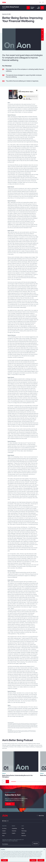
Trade (22, 828)
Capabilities (14, 828)
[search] (40, 2)
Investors (4, 833)
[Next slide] (7, 781)
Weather (23, 833)
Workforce (23, 835)
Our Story (4, 828)
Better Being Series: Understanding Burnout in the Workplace (17, 776)
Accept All (41, 860)
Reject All (33, 860)
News (3, 835)
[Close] (44, 849)
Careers (4, 830)
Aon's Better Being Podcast (10, 7)
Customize (4, 860)
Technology (23, 830)
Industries (14, 830)
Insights (13, 833)
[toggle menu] (43, 2)
